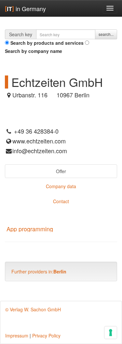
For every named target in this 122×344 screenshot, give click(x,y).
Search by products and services (47, 43)
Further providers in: (38, 271)
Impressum (16, 335)
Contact (61, 201)
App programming (30, 228)
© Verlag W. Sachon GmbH (33, 309)
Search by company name (33, 51)
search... (106, 34)
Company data (61, 186)
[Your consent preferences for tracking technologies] (110, 332)
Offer (61, 171)
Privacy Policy (46, 335)
